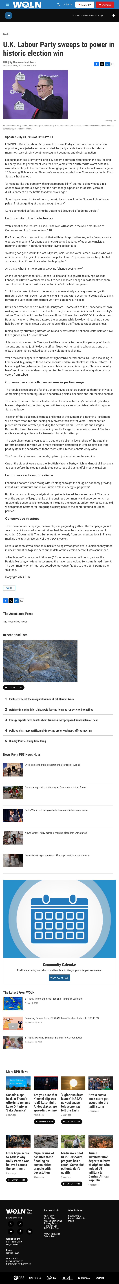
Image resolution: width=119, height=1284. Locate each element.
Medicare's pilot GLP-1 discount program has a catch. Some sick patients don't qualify (72, 1162)
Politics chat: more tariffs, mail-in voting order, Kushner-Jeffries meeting (50, 730)
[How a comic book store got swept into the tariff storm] (100, 1083)
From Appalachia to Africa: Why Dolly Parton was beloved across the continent (17, 1161)
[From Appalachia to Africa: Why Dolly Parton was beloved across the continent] (18, 1141)
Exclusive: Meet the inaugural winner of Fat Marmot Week (41, 699)
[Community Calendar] (59, 919)
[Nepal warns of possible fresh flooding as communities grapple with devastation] (46, 1141)
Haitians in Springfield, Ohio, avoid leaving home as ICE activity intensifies (51, 709)
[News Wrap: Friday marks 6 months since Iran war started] (13, 838)
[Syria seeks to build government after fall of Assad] (13, 769)
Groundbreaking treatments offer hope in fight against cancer (57, 855)
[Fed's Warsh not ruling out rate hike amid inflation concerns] (13, 815)
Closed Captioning (53, 1221)
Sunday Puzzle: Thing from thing (27, 741)
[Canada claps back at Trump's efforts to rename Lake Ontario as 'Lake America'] (18, 1083)
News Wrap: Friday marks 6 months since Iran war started (56, 832)
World (6, 34)
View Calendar (59, 977)
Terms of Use (50, 1226)
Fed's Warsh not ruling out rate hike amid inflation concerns (56, 810)
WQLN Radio (50, 1236)
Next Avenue (74, 1216)
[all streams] (114, 15)
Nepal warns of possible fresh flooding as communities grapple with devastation (44, 1162)
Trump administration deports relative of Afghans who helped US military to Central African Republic (99, 1166)
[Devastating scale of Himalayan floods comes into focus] (13, 792)
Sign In (67, 4)
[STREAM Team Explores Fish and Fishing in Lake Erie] (13, 1003)
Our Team (49, 1216)
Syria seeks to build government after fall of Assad (52, 764)
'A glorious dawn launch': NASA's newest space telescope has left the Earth (72, 1102)
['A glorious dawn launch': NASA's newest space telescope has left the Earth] (73, 1083)
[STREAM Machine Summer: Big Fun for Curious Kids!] (13, 1042)
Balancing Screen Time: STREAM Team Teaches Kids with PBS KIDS (62, 1018)
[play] (8, 15)
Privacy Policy (51, 1223)
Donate (106, 4)
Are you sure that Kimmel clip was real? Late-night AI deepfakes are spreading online (45, 1102)
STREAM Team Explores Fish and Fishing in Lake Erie (54, 998)
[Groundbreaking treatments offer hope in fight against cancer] (13, 860)
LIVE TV (86, 4)
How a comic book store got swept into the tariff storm (98, 1100)
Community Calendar (59, 964)
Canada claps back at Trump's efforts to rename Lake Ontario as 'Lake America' (18, 1102)
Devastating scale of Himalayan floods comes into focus (55, 787)
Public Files (49, 1218)
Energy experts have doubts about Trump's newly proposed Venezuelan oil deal (53, 720)
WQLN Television (52, 1234)
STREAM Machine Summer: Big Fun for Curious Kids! (53, 1037)
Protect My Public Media (76, 1219)
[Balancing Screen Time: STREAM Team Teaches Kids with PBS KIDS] (13, 1023)
